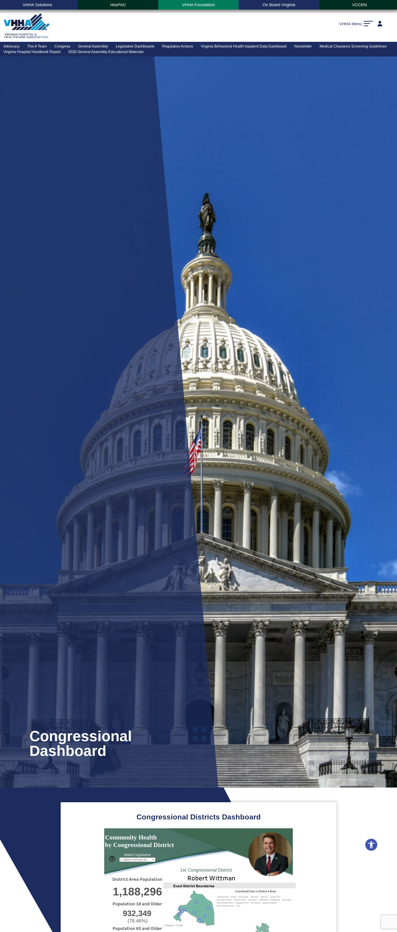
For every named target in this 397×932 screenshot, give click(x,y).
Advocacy (11, 46)
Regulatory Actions (177, 46)
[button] (371, 845)
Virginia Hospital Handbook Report (31, 52)
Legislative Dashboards (135, 46)
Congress (62, 46)
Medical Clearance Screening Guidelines (353, 46)
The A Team (37, 46)
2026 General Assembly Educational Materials (106, 52)
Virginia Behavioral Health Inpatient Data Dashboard (243, 46)
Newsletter (303, 46)
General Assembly (93, 46)
